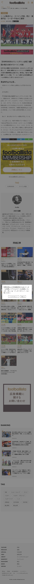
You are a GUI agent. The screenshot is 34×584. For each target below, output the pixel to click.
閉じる (23, 296)
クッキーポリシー (13, 296)
